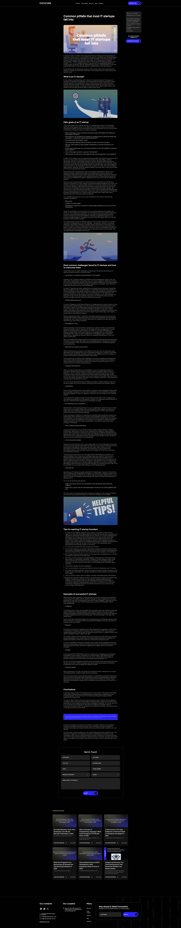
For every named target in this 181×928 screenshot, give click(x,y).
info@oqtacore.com (44, 921)
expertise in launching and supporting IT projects (90, 717)
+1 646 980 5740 (48, 916)
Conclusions (130, 31)
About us (91, 3)
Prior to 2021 (73, 63)
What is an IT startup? (132, 13)
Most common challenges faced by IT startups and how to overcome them (133, 20)
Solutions (101, 3)
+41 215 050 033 (48, 914)
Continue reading (59, 843)
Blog (96, 3)
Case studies (84, 3)
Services (78, 3)
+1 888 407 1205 (48, 918)
